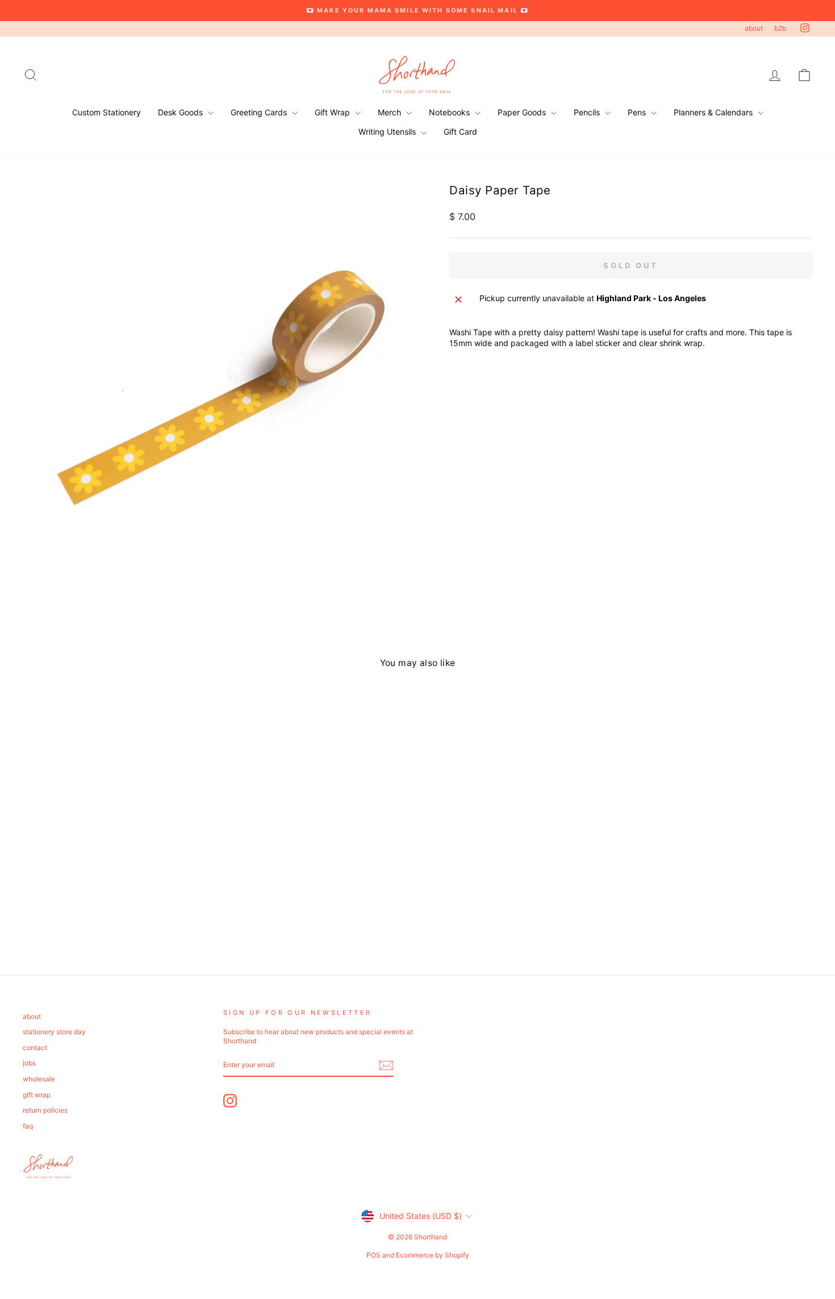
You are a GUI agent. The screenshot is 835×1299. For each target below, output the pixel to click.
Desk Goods (181, 112)
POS (373, 1255)
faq (28, 1126)
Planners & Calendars (714, 112)
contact (35, 1047)
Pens (638, 112)
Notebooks (450, 112)
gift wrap (37, 1094)
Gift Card (460, 131)
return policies (45, 1110)
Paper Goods (523, 112)
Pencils (588, 112)
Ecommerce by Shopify (432, 1255)
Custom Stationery (106, 112)
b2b (780, 28)
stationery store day (54, 1031)
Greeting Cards (260, 112)
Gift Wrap (333, 112)
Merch (390, 112)
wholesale (39, 1079)
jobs (29, 1063)
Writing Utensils (388, 131)
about (754, 28)
